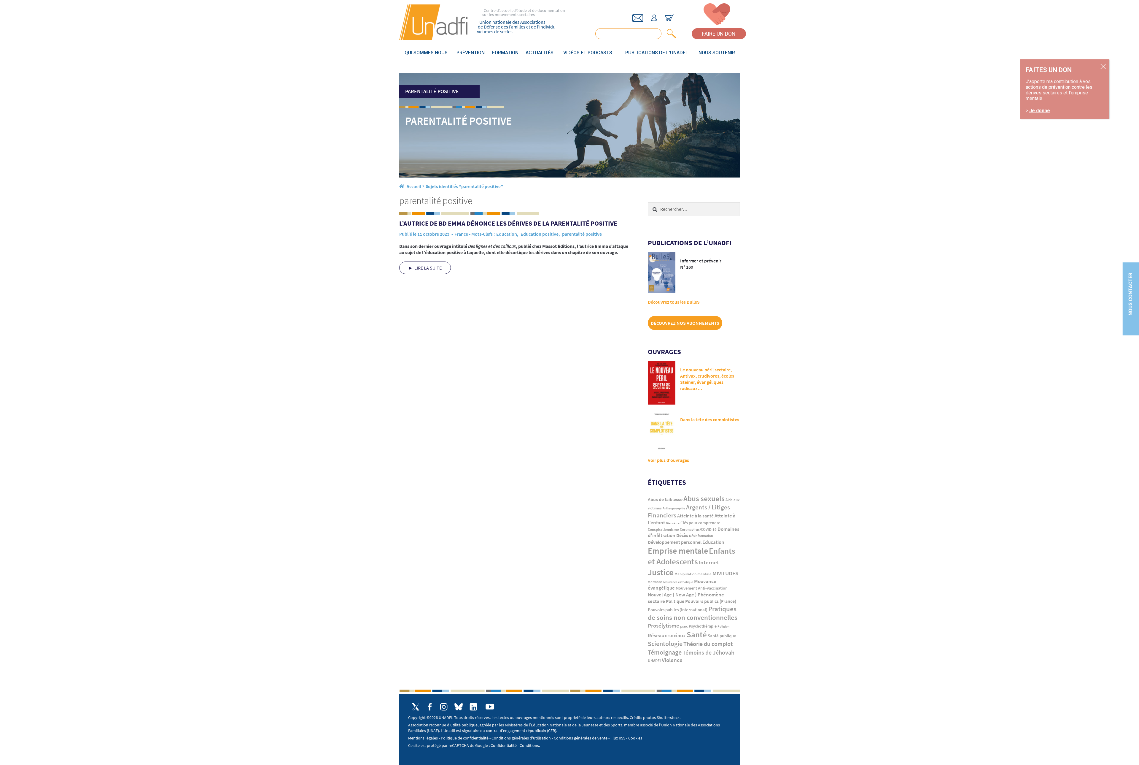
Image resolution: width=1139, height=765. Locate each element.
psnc (684, 626)
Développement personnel (674, 542)
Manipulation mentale (693, 574)
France (461, 234)
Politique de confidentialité (465, 738)
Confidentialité (504, 745)
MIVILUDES (725, 573)
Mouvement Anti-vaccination (702, 588)
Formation (505, 53)
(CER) (551, 730)
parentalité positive (582, 234)
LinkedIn (473, 706)
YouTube (490, 706)
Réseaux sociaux (667, 635)
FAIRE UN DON (719, 34)
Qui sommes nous (426, 53)
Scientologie (665, 644)
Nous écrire (638, 18)
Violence (672, 660)
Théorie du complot (708, 643)
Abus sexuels (704, 498)
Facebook (429, 706)
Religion (723, 626)
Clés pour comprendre (700, 522)
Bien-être (673, 523)
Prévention (470, 53)
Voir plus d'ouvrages (668, 460)
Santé (697, 634)
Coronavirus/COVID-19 (698, 529)
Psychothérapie (703, 626)
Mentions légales (423, 738)
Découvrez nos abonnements (685, 323)
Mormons (655, 581)
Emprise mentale (678, 550)
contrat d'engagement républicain (516, 730)
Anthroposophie (674, 508)
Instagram (443, 706)
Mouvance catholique (678, 582)
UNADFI (654, 660)
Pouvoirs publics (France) (710, 601)
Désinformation (701, 536)
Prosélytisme (663, 625)
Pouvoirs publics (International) (677, 609)
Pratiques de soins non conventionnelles (692, 613)
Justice (661, 572)
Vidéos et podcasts (587, 53)
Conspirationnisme (663, 529)
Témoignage (665, 652)
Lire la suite (428, 268)
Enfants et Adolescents (691, 556)
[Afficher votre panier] (669, 17)
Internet (709, 562)
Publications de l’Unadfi (656, 53)
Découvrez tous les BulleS (674, 302)
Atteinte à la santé (695, 516)
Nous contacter (1130, 294)
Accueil (414, 186)
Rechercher (670, 33)
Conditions (529, 745)
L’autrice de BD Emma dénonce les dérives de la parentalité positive (508, 223)
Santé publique (722, 636)
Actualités (539, 53)
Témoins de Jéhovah (708, 652)
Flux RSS (617, 738)
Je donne (1039, 111)
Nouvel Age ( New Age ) (672, 595)
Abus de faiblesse (665, 499)
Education (506, 234)
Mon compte (654, 17)
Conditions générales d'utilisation (521, 738)
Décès (682, 535)
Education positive (540, 234)
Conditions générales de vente (580, 738)
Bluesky (458, 706)
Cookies (635, 738)
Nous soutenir (717, 53)
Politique (675, 601)
